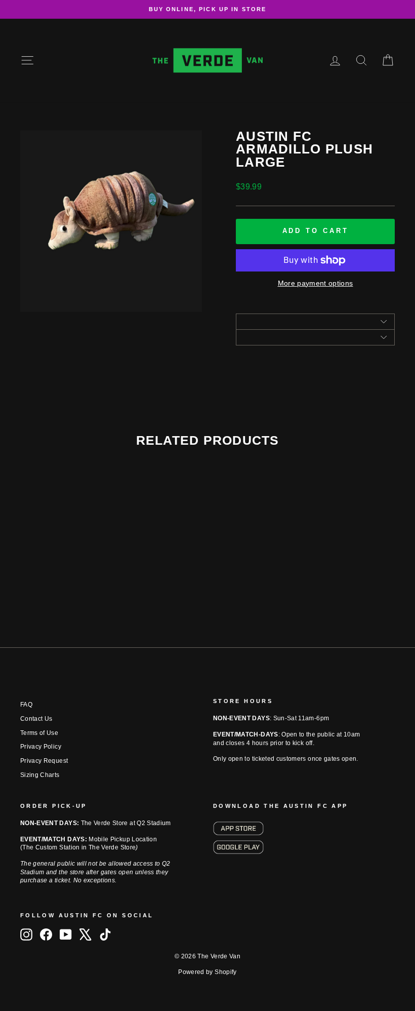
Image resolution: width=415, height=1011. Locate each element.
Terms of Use (39, 732)
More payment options (315, 283)
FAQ (26, 704)
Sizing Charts (40, 775)
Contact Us (36, 718)
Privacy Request (44, 760)
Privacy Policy (40, 746)
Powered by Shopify (207, 972)
